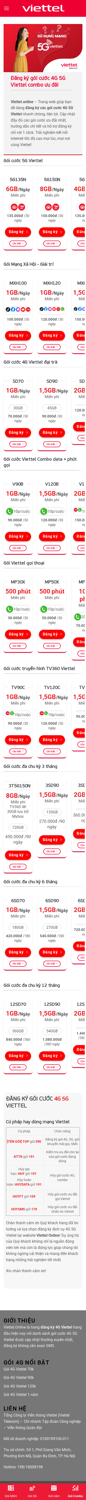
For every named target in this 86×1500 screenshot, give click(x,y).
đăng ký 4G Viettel (56, 1327)
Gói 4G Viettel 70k (19, 1369)
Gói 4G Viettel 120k (20, 1386)
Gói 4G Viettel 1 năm (21, 1394)
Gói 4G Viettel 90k (19, 1377)
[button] (6, 8)
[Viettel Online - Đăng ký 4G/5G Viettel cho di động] (43, 8)
